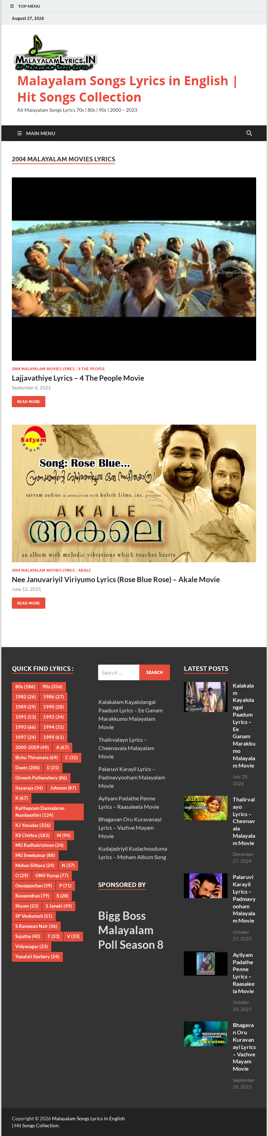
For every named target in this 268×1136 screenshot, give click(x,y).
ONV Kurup (52, 875)
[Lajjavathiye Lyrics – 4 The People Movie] (134, 269)
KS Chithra (32, 835)
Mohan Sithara (34, 865)
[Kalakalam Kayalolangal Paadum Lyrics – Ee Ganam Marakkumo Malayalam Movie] (206, 686)
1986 (53, 696)
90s (52, 686)
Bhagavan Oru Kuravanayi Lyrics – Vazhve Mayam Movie (130, 827)
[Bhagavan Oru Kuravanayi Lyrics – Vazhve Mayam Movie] (206, 1025)
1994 (53, 727)
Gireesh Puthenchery (41, 777)
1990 (53, 707)
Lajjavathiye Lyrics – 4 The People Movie (78, 377)
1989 (25, 707)
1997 (25, 737)
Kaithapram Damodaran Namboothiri (39, 811)
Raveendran (32, 896)
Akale (84, 570)
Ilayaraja (29, 788)
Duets (27, 767)
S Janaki (59, 906)
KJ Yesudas (33, 825)
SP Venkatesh (33, 916)
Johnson (63, 788)
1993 (25, 727)
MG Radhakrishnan (39, 845)
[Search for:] (134, 672)
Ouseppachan (33, 885)
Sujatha (27, 936)
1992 (53, 717)
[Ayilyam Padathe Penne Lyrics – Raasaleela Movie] (206, 955)
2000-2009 (32, 747)
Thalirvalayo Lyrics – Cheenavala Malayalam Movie (126, 748)
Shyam (26, 906)
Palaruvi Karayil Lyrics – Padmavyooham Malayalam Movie (131, 777)
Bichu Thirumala (36, 757)
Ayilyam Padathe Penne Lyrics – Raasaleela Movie (244, 972)
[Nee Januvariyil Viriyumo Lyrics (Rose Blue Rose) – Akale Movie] (134, 493)
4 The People (91, 368)
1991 (25, 717)
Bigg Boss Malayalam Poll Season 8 (131, 930)
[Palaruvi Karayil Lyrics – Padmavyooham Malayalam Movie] (206, 877)
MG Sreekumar (35, 855)
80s (25, 686)
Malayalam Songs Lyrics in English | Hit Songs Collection (128, 88)
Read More (26, 400)
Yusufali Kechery (37, 956)
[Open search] (249, 133)
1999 (53, 737)
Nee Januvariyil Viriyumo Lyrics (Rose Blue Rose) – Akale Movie (116, 579)
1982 (25, 696)
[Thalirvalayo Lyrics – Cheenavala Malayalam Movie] (206, 800)
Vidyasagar (31, 946)
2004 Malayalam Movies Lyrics (43, 368)
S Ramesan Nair (36, 926)
